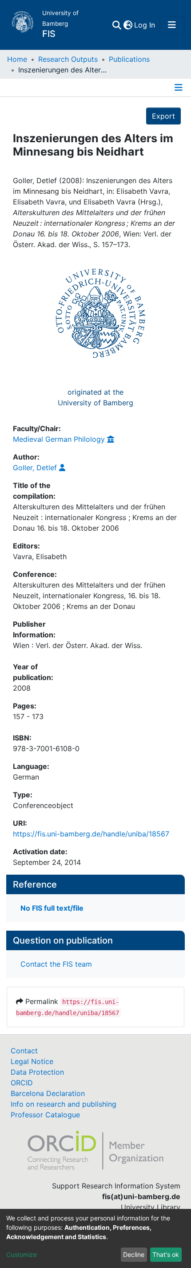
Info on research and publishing (63, 1104)
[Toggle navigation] (171, 25)
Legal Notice (32, 1061)
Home (17, 59)
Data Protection (37, 1072)
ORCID (22, 1082)
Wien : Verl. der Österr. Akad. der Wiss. (77, 645)
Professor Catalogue (45, 1114)
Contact (24, 1050)
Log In (145, 24)
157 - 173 (28, 716)
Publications (129, 59)
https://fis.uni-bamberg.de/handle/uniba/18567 (91, 833)
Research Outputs (68, 59)
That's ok (165, 1254)
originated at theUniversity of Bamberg (95, 397)
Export (163, 116)
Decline (133, 1254)
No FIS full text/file (52, 908)
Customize (21, 1254)
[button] (127, 25)
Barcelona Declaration (48, 1093)
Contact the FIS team (56, 964)
